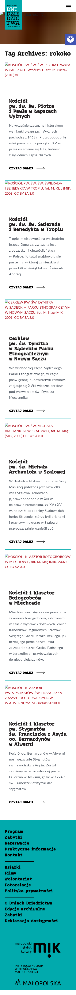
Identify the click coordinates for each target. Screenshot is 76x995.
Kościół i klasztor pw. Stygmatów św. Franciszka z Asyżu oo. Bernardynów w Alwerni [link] (38, 734)
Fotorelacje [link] (18, 885)
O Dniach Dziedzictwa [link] (28, 903)
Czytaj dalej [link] (21, 168)
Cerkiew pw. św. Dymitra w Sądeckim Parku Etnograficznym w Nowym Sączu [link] (31, 349)
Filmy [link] (10, 873)
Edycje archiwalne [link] (25, 909)
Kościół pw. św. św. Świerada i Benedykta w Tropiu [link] (36, 224)
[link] (70, 39)
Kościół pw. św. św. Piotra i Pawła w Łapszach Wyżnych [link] (33, 109)
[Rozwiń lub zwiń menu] (68, 6)
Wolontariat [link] (18, 879)
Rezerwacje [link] (17, 843)
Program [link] (14, 832)
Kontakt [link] (14, 855)
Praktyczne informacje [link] (30, 849)
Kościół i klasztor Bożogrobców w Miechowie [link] (31, 598)
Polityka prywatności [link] (29, 891)
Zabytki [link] (13, 837)
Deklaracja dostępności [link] (31, 921)
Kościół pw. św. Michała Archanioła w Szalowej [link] (37, 467)
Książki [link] (13, 867)
